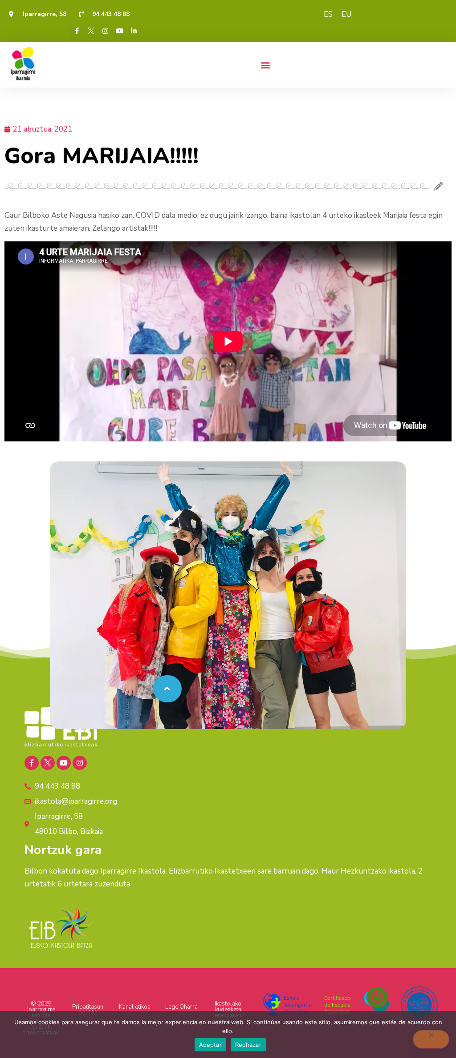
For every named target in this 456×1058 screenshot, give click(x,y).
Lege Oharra (181, 1007)
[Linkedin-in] (133, 31)
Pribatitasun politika (87, 1010)
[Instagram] (105, 31)
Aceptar (210, 1044)
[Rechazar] (431, 1039)
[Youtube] (119, 31)
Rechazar (248, 1044)
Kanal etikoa (135, 1007)
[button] (265, 64)
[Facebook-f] (76, 31)
